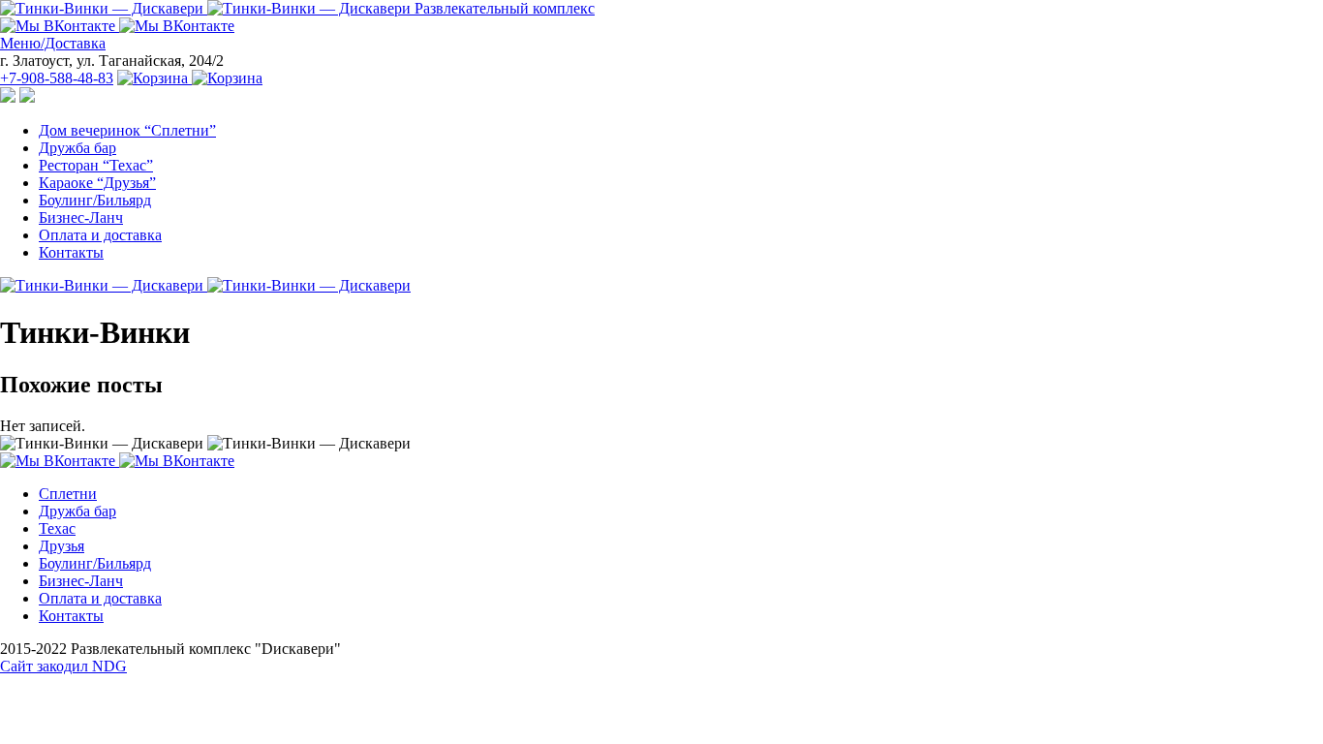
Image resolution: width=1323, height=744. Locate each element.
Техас (57, 528)
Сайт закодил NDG (63, 666)
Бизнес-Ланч (81, 217)
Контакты (71, 252)
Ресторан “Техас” (96, 165)
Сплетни (68, 493)
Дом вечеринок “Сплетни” (127, 130)
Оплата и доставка (100, 235)
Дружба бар (77, 148)
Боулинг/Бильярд (95, 200)
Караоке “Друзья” (97, 182)
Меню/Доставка (53, 43)
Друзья (61, 546)
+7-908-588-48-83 (56, 78)
